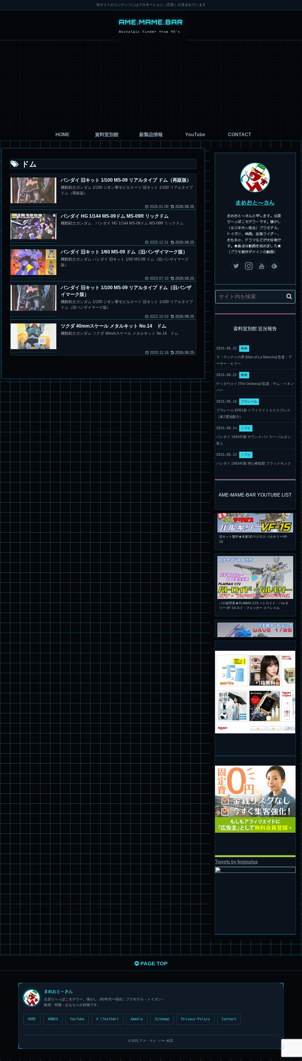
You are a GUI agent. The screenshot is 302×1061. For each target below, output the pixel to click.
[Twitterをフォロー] (236, 266)
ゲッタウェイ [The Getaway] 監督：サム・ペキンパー (255, 387)
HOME (32, 1019)
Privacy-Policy (195, 1019)
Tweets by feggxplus (236, 861)
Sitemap (162, 1019)
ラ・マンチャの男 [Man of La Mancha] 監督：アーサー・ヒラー (254, 360)
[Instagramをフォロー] (249, 266)
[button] (289, 296)
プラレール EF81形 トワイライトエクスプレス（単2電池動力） (253, 413)
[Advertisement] (151, 84)
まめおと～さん (255, 202)
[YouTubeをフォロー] (261, 266)
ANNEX (53, 1019)
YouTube (77, 1019)
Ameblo (137, 1019)
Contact (229, 1019)
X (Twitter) (107, 1019)
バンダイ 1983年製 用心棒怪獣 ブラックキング (253, 463)
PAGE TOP (153, 963)
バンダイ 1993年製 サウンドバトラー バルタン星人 (253, 440)
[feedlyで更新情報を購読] (274, 266)
